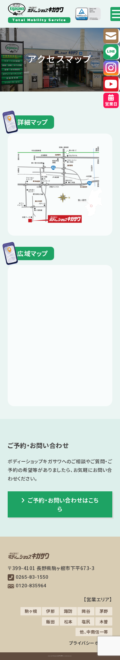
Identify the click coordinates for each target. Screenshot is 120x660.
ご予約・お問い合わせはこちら (63, 504)
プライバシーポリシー (90, 643)
